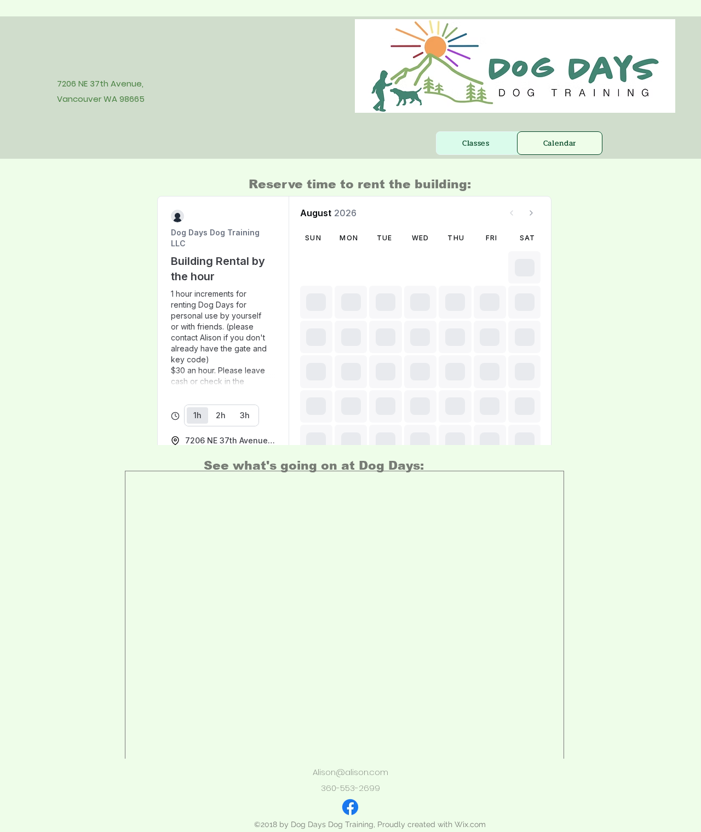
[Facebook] (350, 807)
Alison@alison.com (350, 772)
